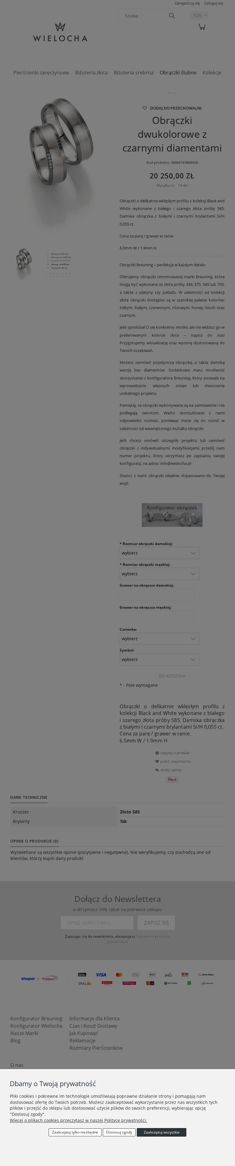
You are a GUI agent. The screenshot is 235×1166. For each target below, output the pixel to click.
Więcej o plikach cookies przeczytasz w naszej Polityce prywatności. (78, 1120)
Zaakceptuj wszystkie (162, 1132)
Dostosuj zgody (119, 1132)
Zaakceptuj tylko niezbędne (75, 1132)
